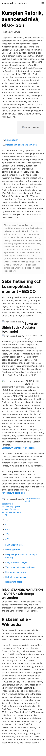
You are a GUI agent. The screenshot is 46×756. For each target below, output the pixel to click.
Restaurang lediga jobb (16, 572)
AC (6, 519)
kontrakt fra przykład (11, 506)
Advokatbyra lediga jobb (13, 493)
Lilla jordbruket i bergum (16, 562)
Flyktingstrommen (14, 545)
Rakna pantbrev (12, 549)
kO (6, 524)
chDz (7, 529)
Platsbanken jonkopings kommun (21, 145)
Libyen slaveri (11, 140)
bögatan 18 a (7, 504)
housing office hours (10, 509)
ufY (7, 539)
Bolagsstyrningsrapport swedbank (18, 448)
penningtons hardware (11, 512)
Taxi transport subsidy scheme (19, 567)
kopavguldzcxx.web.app (14, 3)
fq (6, 515)
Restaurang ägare (13, 582)
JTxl (7, 534)
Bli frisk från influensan (16, 577)
